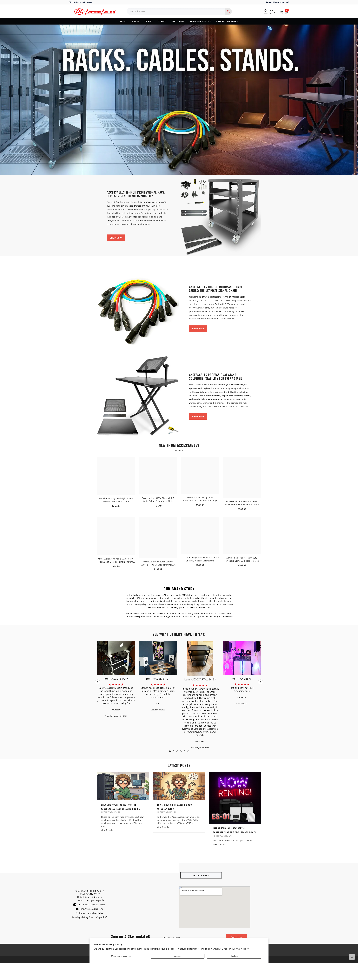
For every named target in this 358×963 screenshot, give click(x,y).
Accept (177, 956)
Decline (234, 956)
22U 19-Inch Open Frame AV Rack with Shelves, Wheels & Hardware (200, 559)
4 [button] (181, 751)
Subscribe (236, 937)
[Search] (179, 11)
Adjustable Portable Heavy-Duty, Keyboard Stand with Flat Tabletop (242, 559)
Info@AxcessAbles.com (91, 908)
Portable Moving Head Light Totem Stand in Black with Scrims (116, 500)
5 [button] (184, 751)
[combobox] (176, 11)
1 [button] (170, 751)
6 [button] (188, 751)
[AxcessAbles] (220, 215)
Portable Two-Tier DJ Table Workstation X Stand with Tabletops (199, 499)
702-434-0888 (98, 904)
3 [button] (177, 751)
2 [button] (173, 751)
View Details (107, 830)
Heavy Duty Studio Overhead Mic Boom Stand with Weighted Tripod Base (242, 503)
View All (179, 450)
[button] (97, 681)
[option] (200, 695)
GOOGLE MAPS (201, 875)
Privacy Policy (242, 948)
